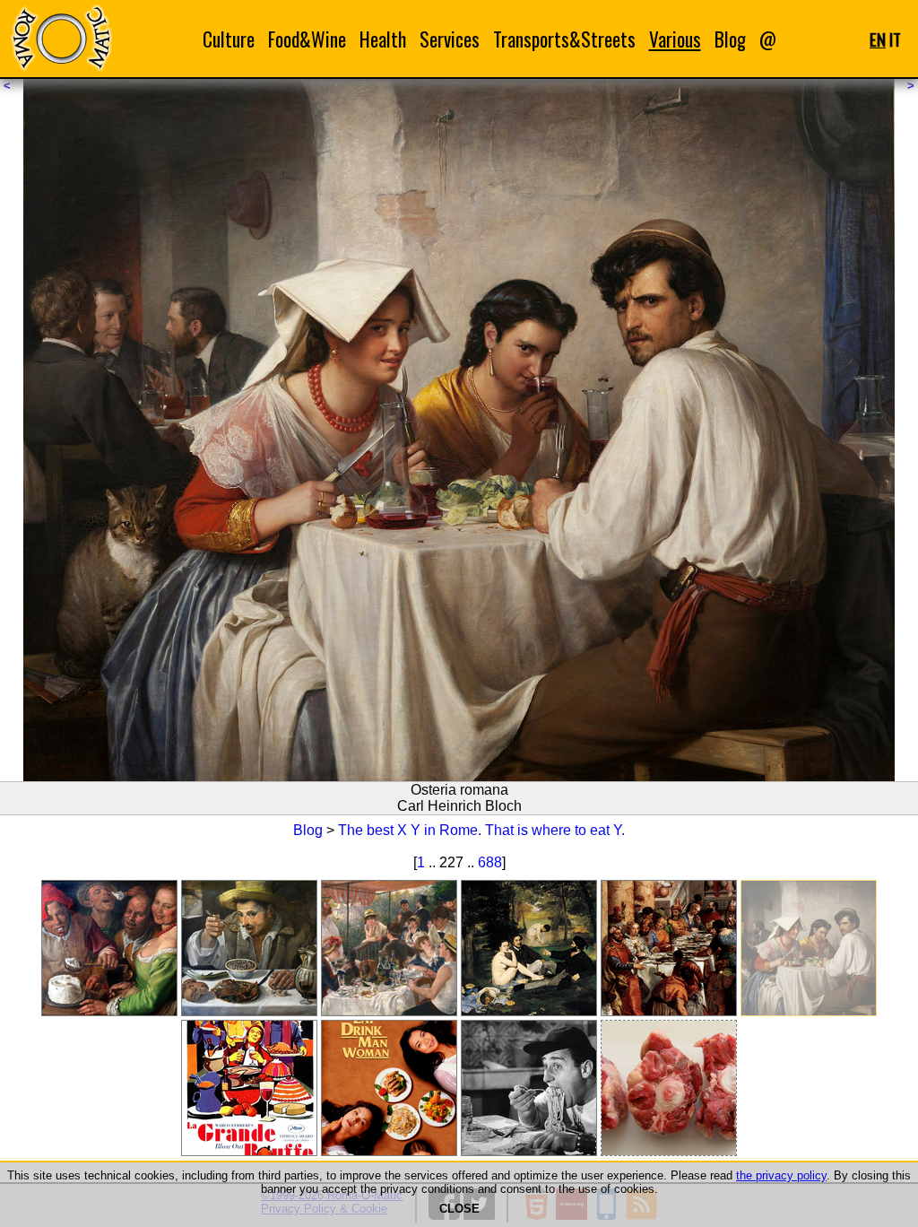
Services (450, 39)
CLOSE (459, 1208)
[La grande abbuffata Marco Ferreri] (249, 1088)
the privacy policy (781, 1175)
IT (895, 39)
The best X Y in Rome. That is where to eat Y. (481, 830)
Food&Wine (307, 39)
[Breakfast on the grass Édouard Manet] (529, 948)
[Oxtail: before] (669, 1088)
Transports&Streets (564, 39)
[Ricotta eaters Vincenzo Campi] (109, 948)
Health (382, 39)
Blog (730, 39)
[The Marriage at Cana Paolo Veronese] (669, 948)
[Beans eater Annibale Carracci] (249, 948)
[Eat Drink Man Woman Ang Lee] (389, 1088)
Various (675, 39)
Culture (229, 39)
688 (490, 862)
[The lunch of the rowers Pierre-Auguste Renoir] (389, 948)
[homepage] (61, 38)
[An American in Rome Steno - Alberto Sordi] (529, 1088)
